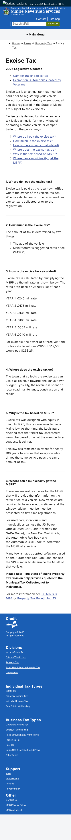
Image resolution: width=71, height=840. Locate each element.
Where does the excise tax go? (34, 149)
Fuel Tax (10, 745)
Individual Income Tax (17, 701)
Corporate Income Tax (17, 724)
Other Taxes (12, 755)
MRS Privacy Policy (16, 805)
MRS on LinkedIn (14, 810)
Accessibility (12, 778)
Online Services (49, 4)
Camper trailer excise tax (30, 75)
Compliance (12, 672)
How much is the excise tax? (33, 141)
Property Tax (43, 43)
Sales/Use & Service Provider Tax (23, 667)
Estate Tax (11, 691)
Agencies (35, 4)
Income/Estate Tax (15, 652)
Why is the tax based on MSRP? (35, 154)
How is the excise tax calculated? (36, 145)
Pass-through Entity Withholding (22, 734)
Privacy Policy (13, 788)
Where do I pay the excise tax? (34, 136)
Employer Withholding (17, 729)
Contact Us (11, 800)
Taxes (27, 43)
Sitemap (55, 19)
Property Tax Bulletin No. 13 (36, 598)
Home (16, 43)
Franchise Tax (13, 739)
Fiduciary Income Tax (16, 696)
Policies (10, 783)
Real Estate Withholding (18, 706)
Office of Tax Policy (16, 657)
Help (61, 4)
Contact (41, 19)
